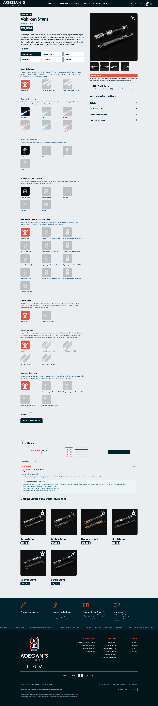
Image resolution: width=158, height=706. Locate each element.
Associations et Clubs (109, 648)
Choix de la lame (27, 69)
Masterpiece (112, 642)
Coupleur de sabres (28, 373)
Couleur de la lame (28, 99)
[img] (26, 467)
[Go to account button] (140, 3)
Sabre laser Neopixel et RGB (86, 642)
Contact (135, 651)
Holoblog (135, 645)
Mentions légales (104, 684)
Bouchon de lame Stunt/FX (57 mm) (35, 219)
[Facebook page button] (27, 666)
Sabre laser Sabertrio (88, 645)
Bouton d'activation (28, 140)
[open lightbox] (114, 37)
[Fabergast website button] (131, 689)
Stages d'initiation (110, 654)
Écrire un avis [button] (119, 452)
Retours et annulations (109, 657)
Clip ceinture (25, 300)
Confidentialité (133, 684)
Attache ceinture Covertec (31, 178)
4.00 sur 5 (43, 451)
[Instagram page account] (34, 666)
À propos (135, 642)
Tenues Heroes (111, 645)
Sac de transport (27, 330)
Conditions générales (119, 684)
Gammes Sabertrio (89, 648)
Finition (24, 48)
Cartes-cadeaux (111, 651)
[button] (51, 3)
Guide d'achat (90, 651)
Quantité (23, 414)
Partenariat (134, 648)
